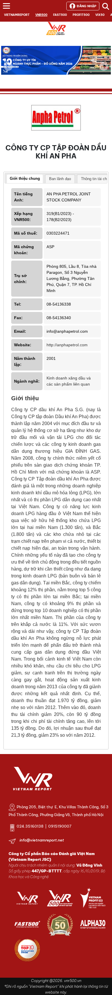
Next (103, 70)
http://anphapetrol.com (67, 345)
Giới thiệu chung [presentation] (25, 178)
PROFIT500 (81, 15)
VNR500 (41, 15)
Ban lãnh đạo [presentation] (60, 179)
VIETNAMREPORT (17, 15)
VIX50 (100, 15)
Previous (8, 66)
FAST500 (60, 15)
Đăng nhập (86, 6)
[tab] (25, 179)
